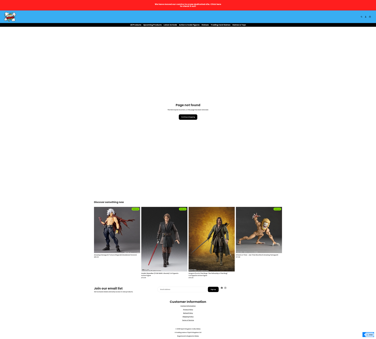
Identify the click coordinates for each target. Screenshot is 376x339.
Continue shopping (188, 117)
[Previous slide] (97, 230)
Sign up (213, 289)
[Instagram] (225, 288)
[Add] (231, 268)
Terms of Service (188, 320)
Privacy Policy (188, 309)
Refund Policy (188, 313)
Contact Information (188, 306)
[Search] (361, 17)
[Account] (365, 17)
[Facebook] (222, 288)
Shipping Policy (188, 317)
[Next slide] (137, 230)
